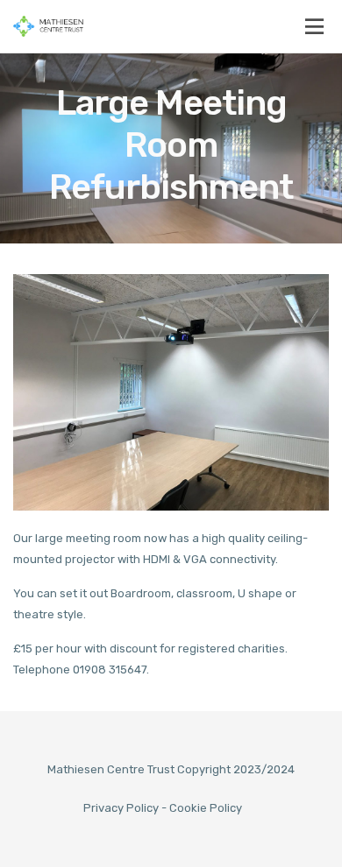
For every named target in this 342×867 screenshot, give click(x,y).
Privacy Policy (121, 807)
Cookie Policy (205, 807)
